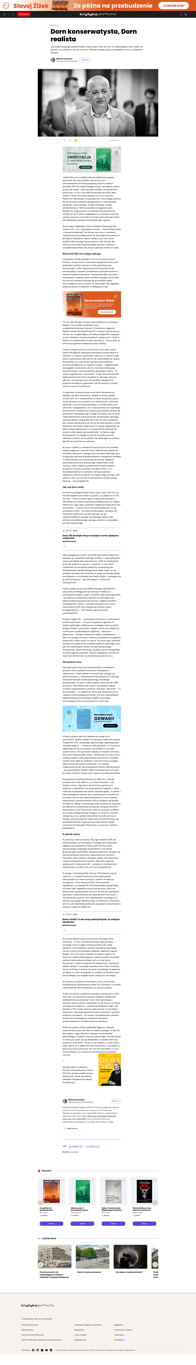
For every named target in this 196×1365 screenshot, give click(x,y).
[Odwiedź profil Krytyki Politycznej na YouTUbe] (46, 1350)
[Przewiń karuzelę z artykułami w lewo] (41, 1264)
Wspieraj (25, 14)
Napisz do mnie (72, 1128)
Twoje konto (119, 1335)
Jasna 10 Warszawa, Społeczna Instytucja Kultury (42, 1340)
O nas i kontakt (80, 1335)
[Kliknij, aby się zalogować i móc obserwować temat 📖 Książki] (98, 1147)
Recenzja (54, 25)
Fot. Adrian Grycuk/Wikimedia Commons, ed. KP (40, 134)
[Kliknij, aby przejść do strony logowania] (181, 14)
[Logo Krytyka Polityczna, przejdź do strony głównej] (98, 14)
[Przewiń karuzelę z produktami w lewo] (41, 1203)
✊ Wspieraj (119, 1340)
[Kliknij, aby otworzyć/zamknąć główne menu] (4, 14)
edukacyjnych (81, 429)
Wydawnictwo (27, 1330)
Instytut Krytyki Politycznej (33, 1335)
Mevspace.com (112, 1350)
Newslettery (79, 1330)
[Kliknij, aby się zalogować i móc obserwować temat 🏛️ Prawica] (81, 1147)
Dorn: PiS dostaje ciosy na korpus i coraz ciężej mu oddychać (90, 537)
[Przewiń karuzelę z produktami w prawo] (155, 1203)
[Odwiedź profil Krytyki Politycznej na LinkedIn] (51, 1350)
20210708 (74, 1152)
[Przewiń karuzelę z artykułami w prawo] (155, 1264)
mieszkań (114, 334)
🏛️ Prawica (74, 1147)
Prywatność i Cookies (123, 1330)
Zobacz (51, 1224)
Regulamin (118, 1325)
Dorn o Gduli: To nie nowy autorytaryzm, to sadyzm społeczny (91, 920)
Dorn (97, 349)
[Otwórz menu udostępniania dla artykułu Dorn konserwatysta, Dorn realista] (70, 140)
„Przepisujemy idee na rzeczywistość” (37, 1319)
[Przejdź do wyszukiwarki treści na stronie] (13, 14)
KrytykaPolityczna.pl (30, 1325)
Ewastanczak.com (129, 1350)
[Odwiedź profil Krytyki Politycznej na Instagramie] (37, 1350)
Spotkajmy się (80, 1340)
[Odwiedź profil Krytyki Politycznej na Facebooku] (33, 1350)
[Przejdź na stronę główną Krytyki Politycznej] (38, 1305)
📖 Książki (91, 1147)
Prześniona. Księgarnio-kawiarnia (88, 1325)
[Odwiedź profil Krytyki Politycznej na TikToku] (42, 1350)
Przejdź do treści (11, 5)
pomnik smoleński (94, 501)
